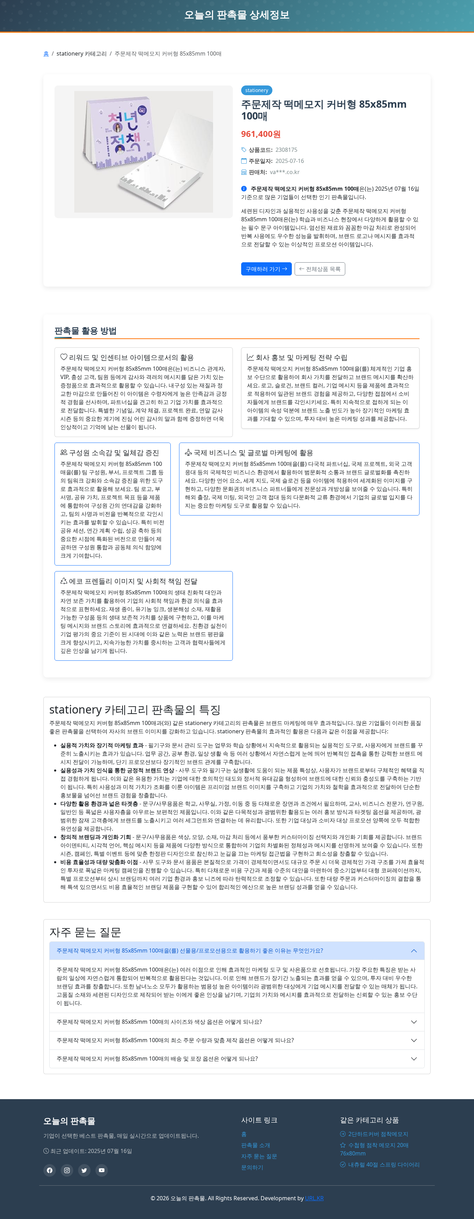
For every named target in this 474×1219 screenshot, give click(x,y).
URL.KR (314, 1198)
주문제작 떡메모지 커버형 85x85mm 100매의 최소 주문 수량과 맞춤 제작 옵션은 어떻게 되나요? (175, 1040)
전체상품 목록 (323, 269)
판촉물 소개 (255, 1145)
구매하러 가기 (264, 269)
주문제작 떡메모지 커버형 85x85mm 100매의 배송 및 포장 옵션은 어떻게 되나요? (157, 1058)
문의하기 (252, 1167)
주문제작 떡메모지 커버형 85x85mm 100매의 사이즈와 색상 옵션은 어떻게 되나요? (159, 1022)
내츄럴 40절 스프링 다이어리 (383, 1164)
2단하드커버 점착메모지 (377, 1134)
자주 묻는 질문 (259, 1156)
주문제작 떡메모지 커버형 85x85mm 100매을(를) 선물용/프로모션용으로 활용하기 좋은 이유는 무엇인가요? (190, 950)
